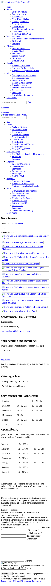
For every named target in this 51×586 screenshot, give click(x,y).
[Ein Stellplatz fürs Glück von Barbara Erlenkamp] (25, 296)
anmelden (5, 107)
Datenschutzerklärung (10, 581)
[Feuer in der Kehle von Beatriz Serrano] (25, 307)
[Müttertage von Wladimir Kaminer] (23, 242)
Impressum (5, 360)
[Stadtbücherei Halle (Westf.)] (14, 2)
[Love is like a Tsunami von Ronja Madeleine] (25, 249)
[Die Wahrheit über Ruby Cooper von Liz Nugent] (25, 259)
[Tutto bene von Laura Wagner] (21, 263)
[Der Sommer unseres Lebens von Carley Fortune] (25, 238)
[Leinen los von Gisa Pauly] (19, 311)
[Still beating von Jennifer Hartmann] (23, 253)
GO (29, 102)
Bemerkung (32, 539)
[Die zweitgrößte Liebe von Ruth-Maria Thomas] (25, 283)
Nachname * (33, 530)
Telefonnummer (33, 536)
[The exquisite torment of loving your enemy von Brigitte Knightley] (25, 270)
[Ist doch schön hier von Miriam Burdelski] (25, 277)
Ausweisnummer (8, 527)
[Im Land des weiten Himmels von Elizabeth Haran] (25, 303)
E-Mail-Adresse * (34, 533)
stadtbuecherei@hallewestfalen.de (15, 331)
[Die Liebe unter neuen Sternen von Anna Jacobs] (25, 290)
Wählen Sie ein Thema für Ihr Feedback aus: (20, 512)
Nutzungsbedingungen (31, 581)
